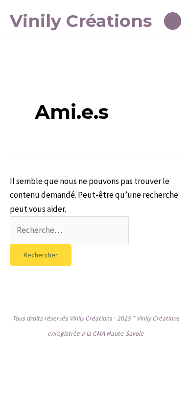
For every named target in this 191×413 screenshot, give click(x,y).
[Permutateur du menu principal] (173, 21)
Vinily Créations (81, 20)
